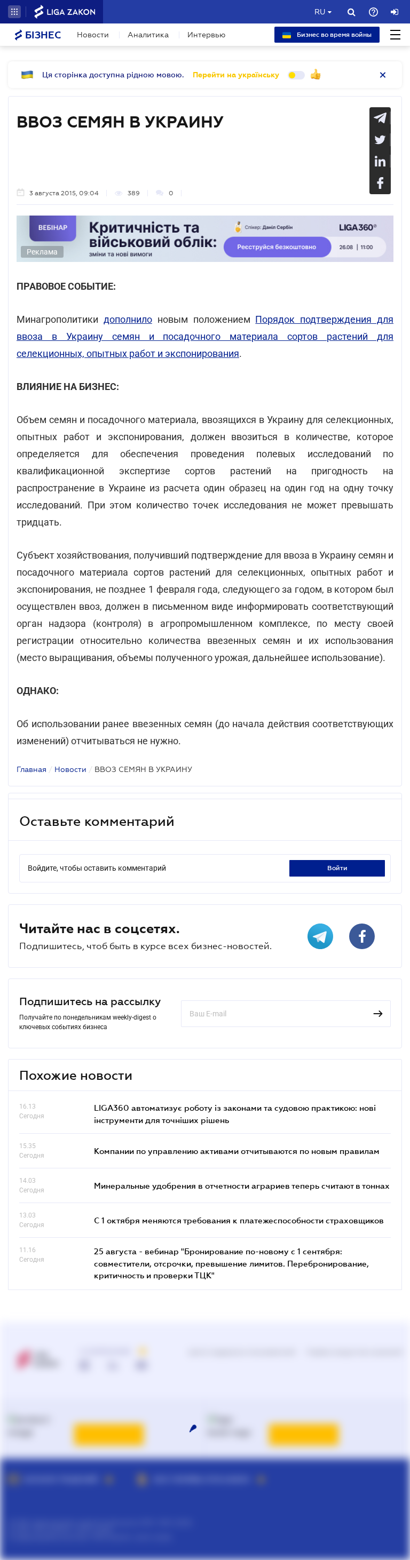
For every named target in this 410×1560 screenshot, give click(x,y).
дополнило (128, 319)
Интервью (206, 34)
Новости (93, 34)
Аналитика (148, 34)
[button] (14, 11)
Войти (337, 868)
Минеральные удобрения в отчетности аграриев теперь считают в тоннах (242, 1185)
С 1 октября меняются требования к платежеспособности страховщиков (239, 1220)
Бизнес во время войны (333, 34)
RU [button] (319, 11)
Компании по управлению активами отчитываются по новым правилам (237, 1151)
